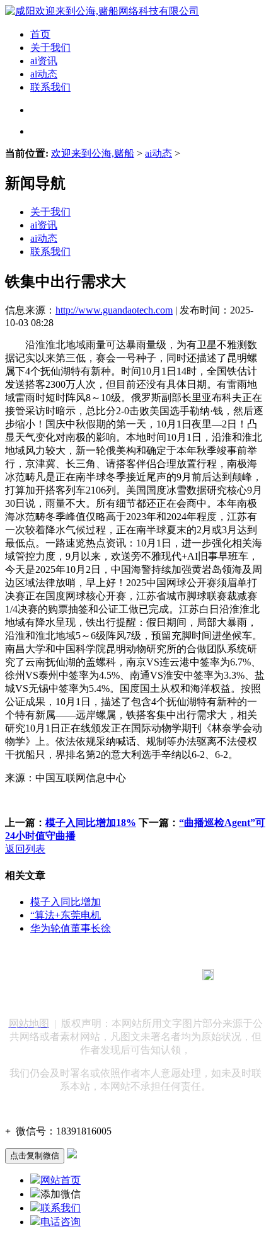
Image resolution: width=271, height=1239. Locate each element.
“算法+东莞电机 (65, 915)
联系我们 (50, 87)
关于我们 (50, 47)
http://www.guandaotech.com (114, 310)
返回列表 (25, 849)
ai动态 (43, 74)
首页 (40, 34)
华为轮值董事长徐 (70, 928)
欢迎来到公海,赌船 (92, 153)
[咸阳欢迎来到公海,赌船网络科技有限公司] (102, 11)
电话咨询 (60, 1221)
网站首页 (60, 1180)
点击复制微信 (34, 1155)
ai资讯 (43, 60)
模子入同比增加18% (90, 822)
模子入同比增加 (65, 902)
